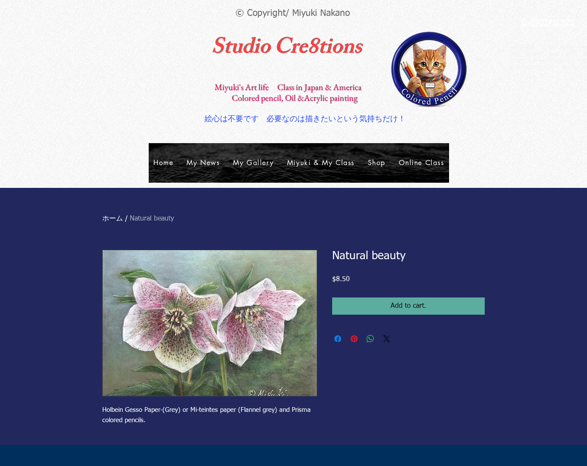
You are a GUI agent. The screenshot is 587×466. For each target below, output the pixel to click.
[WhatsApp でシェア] (370, 339)
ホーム (112, 218)
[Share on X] (387, 339)
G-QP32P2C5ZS (548, 23)
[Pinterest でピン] (354, 339)
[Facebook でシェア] (338, 339)
